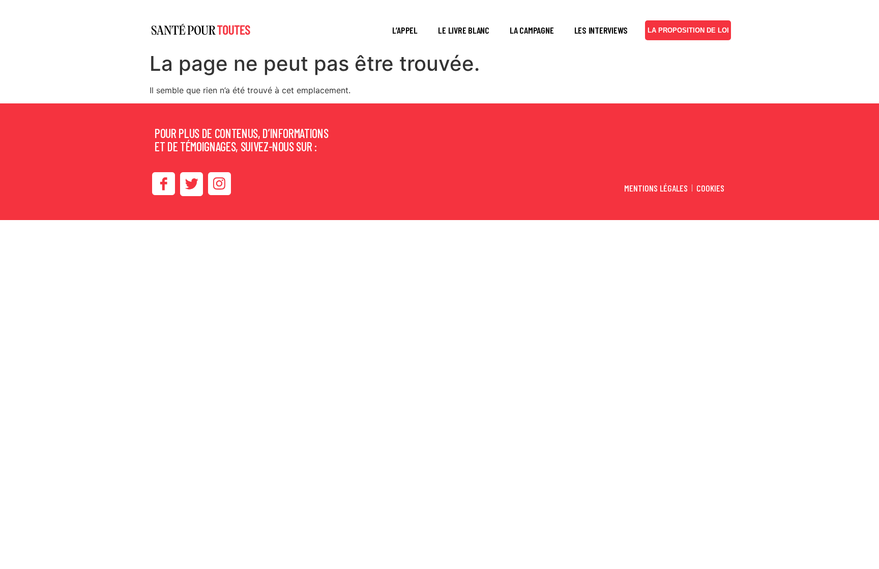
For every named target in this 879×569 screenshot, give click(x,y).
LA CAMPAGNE (531, 30)
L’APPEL (405, 30)
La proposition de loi (688, 30)
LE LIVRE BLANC (463, 30)
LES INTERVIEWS (601, 30)
